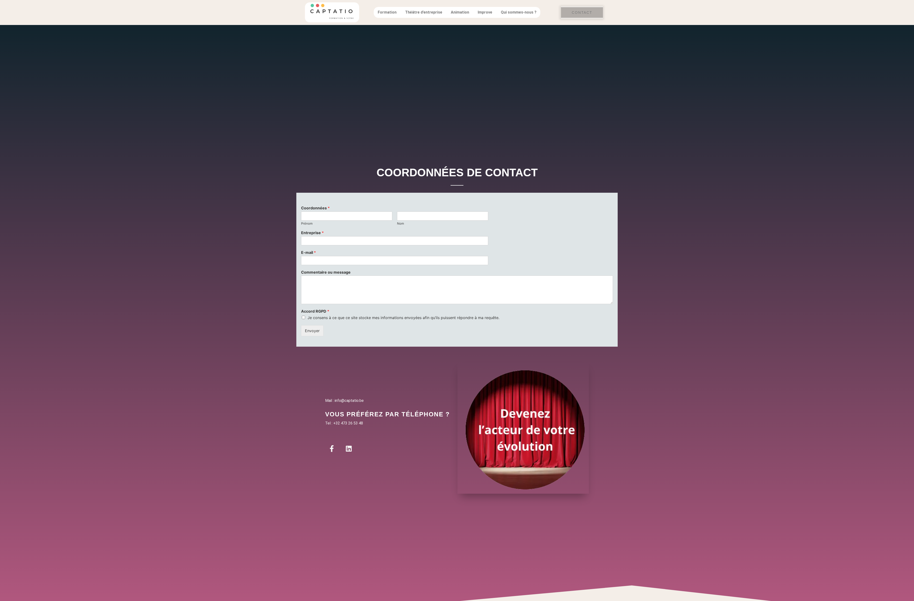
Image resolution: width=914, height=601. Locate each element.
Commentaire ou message (326, 272)
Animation (460, 12)
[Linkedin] (348, 448)
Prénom (307, 223)
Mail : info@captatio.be (344, 400)
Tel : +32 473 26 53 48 (344, 423)
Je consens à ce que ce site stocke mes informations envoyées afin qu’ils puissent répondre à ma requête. (403, 317)
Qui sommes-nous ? (518, 12)
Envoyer (312, 330)
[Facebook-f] (331, 448)
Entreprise (312, 232)
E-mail (308, 252)
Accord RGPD (315, 311)
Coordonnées (315, 208)
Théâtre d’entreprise (423, 12)
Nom (400, 223)
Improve (485, 12)
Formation (387, 12)
